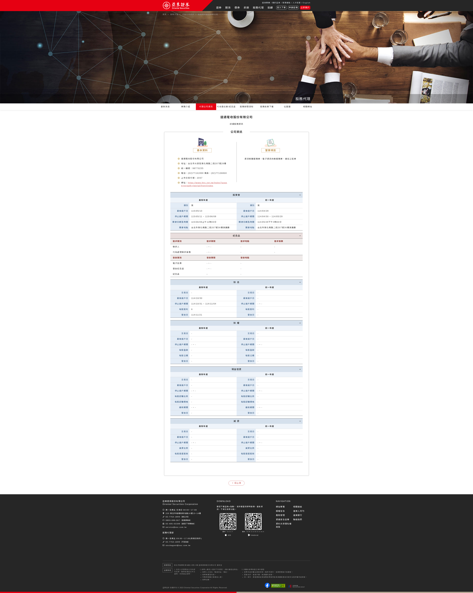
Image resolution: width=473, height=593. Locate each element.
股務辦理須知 (246, 107)
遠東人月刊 (298, 511)
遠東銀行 (297, 515)
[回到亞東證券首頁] (182, 5)
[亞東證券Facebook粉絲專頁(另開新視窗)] (267, 587)
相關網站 (307, 107)
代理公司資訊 (206, 107)
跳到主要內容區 (9, 13)
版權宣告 (280, 511)
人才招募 (297, 3)
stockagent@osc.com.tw (178, 545)
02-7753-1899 (173, 517)
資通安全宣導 (282, 520)
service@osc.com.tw (176, 527)
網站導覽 (280, 507)
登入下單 (281, 8)
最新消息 (165, 107)
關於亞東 (276, 3)
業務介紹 (185, 107)
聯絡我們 (297, 520)
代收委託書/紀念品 (226, 107)
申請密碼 (293, 8)
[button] (467, 587)
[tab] (236, 195)
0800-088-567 (173, 520)
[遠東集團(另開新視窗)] (297, 586)
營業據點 (286, 3)
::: (213, 7)
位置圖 (287, 107)
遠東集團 (266, 3)
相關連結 (297, 507)
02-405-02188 (173, 524)
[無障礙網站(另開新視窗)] (278, 586)
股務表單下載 (267, 107)
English (306, 3)
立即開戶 (305, 8)
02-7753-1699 (173, 542)
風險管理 (280, 515)
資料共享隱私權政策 (284, 525)
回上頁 (238, 483)
